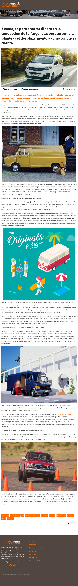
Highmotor (33, 554)
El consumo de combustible (63, 414)
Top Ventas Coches (35, 561)
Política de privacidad (36, 548)
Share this (72, 524)
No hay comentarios (70, 89)
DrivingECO (33, 558)
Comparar (32, 545)
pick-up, (29, 105)
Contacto (32, 541)
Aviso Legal (33, 551)
